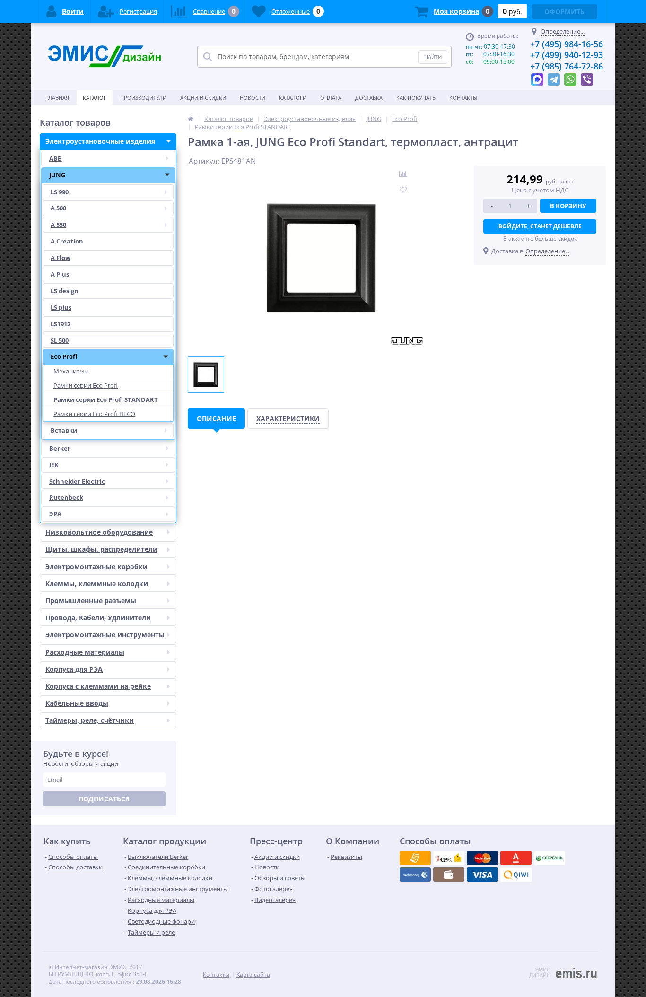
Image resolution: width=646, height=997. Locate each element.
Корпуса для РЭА (74, 669)
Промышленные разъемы (90, 600)
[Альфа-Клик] (415, 874)
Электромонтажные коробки (96, 566)
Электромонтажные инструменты (105, 634)
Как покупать (416, 97)
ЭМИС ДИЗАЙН (539, 972)
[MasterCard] (448, 858)
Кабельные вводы (76, 703)
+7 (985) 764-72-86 (566, 66)
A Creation (67, 241)
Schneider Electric (77, 481)
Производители (143, 97)
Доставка (369, 97)
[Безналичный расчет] (516, 874)
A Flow (60, 257)
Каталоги (292, 97)
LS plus (61, 307)
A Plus (60, 274)
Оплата (330, 97)
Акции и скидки (203, 97)
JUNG (57, 175)
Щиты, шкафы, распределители (101, 549)
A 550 (58, 224)
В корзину (568, 205)
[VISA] (415, 858)
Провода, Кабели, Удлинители (98, 617)
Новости (252, 97)
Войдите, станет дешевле (540, 226)
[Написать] (537, 77)
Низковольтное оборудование (99, 532)
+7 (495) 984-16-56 (566, 44)
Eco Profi (64, 356)
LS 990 (60, 192)
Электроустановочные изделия (100, 141)
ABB (55, 158)
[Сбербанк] (448, 874)
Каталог (94, 97)
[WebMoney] (482, 858)
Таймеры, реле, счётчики (89, 720)
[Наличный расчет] (482, 874)
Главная (57, 97)
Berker (59, 448)
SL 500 (60, 340)
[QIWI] (549, 858)
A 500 (58, 208)
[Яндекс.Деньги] (516, 858)
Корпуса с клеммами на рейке (98, 686)
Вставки (64, 430)
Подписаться (104, 798)
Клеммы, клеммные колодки (96, 583)
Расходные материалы (84, 652)
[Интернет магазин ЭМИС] (190, 118)
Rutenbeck (66, 497)
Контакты (463, 97)
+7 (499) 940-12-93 (566, 55)
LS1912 (60, 324)
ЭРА (55, 514)
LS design (65, 290)
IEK (54, 464)
